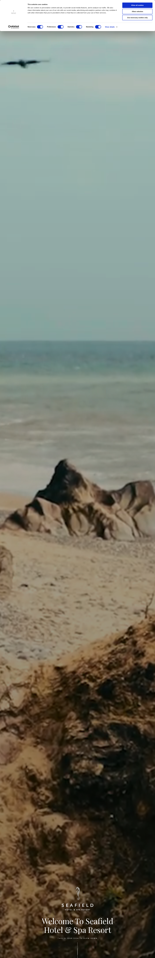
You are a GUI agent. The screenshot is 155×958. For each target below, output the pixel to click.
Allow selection (137, 11)
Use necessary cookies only (137, 17)
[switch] (61, 27)
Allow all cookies (137, 5)
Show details (110, 27)
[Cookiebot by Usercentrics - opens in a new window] (13, 27)
